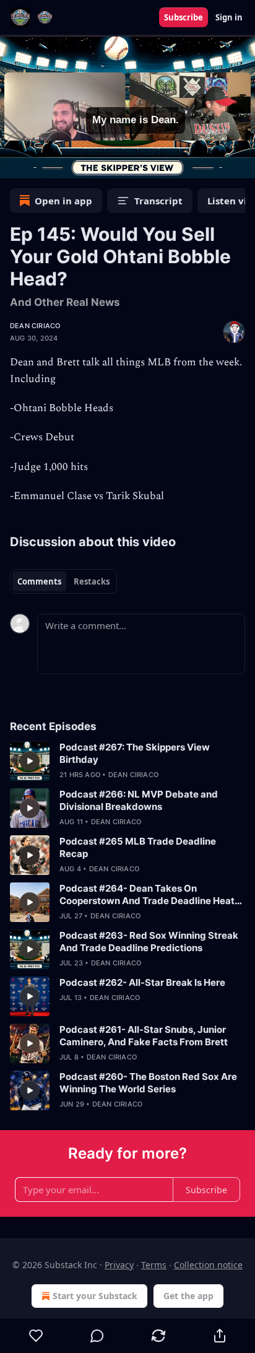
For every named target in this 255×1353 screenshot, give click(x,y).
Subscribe (183, 17)
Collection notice (208, 1265)
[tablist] (63, 581)
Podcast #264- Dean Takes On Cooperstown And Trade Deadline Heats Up (149, 894)
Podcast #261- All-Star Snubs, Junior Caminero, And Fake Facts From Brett (143, 1036)
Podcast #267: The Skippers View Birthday (134, 753)
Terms (153, 1265)
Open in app (63, 200)
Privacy (119, 1265)
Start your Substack (95, 1296)
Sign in (229, 17)
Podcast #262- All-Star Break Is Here (142, 982)
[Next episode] (41, 165)
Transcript (158, 200)
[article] (127, 761)
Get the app (188, 1296)
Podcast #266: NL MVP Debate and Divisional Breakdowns (138, 800)
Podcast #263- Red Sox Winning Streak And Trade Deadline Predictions (148, 941)
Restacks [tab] (92, 581)
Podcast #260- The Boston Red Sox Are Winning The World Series (148, 1083)
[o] (30, 761)
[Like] (36, 1335)
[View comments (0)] (97, 1335)
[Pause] (13, 165)
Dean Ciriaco (35, 325)
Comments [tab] (39, 581)
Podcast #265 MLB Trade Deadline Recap (137, 847)
